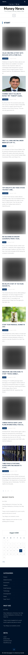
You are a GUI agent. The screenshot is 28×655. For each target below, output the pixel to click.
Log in (4, 637)
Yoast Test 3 (6, 599)
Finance (5, 577)
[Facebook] (9, 4)
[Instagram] (17, 4)
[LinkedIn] (19, 4)
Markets (5, 585)
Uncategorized (7, 593)
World (5, 596)
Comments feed (7, 640)
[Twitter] (11, 4)
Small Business (7, 588)
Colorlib (22, 653)
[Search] (24, 2)
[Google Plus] (13, 4)
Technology (6, 591)
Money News (14, 8)
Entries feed (6, 639)
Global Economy (7, 580)
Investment (5, 58)
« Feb (3, 562)
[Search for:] (7, 2)
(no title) (4, 501)
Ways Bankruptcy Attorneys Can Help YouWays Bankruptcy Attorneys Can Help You (13, 506)
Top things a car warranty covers (10, 516)
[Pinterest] (15, 4)
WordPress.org (7, 642)
